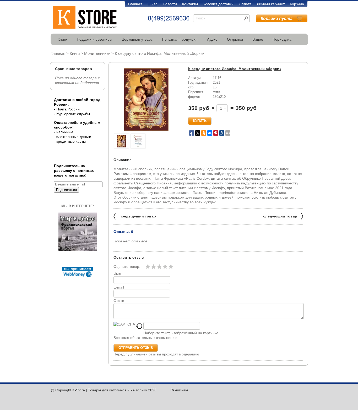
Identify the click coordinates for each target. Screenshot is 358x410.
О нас (153, 4)
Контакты (190, 4)
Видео (257, 39)
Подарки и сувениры (94, 39)
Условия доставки (218, 4)
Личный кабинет (271, 4)
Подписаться (66, 190)
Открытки (235, 39)
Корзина (297, 4)
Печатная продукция (180, 39)
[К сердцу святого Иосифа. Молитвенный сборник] (146, 99)
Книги (62, 39)
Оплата (245, 4)
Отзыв (118, 301)
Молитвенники (97, 53)
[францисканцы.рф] (77, 249)
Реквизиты (179, 390)
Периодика (282, 39)
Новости (170, 4)
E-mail (118, 287)
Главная (135, 4)
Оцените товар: (126, 266)
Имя (117, 274)
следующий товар (283, 215)
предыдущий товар (134, 215)
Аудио (212, 39)
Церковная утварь (137, 39)
